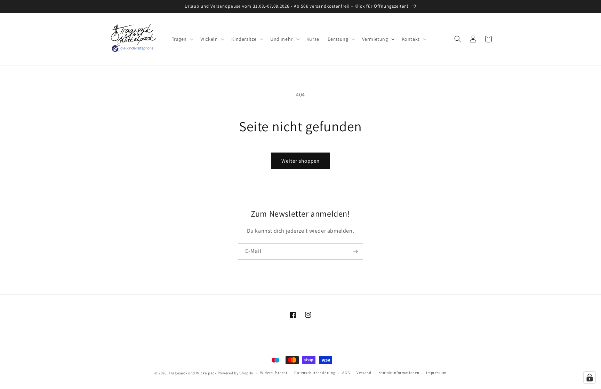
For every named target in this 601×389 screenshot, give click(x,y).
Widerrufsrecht (274, 372)
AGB (346, 372)
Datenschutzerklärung (314, 372)
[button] (182, 39)
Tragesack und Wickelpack (193, 373)
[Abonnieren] (355, 251)
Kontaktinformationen (398, 372)
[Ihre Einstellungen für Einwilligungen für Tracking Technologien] (589, 377)
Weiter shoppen (300, 160)
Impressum (436, 372)
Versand (363, 372)
